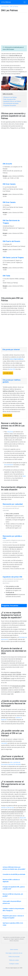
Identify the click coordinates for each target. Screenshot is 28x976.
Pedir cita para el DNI (9, 99)
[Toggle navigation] (24, 2)
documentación (8, 464)
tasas (24, 476)
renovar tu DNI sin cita (7, 807)
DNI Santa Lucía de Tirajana (13, 257)
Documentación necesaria (10, 103)
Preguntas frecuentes (9, 105)
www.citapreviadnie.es (16, 359)
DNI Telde (6, 276)
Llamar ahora (7, 415)
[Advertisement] (14, 29)
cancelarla (4, 743)
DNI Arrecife (7, 164)
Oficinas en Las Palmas (10, 97)
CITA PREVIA (6, 2)
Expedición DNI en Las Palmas (12, 101)
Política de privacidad (14, 956)
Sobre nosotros (14, 949)
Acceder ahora (8, 373)
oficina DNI (23, 818)
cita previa (10, 431)
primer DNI (12, 369)
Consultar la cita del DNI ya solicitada (14, 874)
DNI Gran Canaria (9, 184)
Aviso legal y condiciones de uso (14, 953)
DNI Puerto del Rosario (11, 241)
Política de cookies (14, 960)
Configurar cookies (14, 963)
